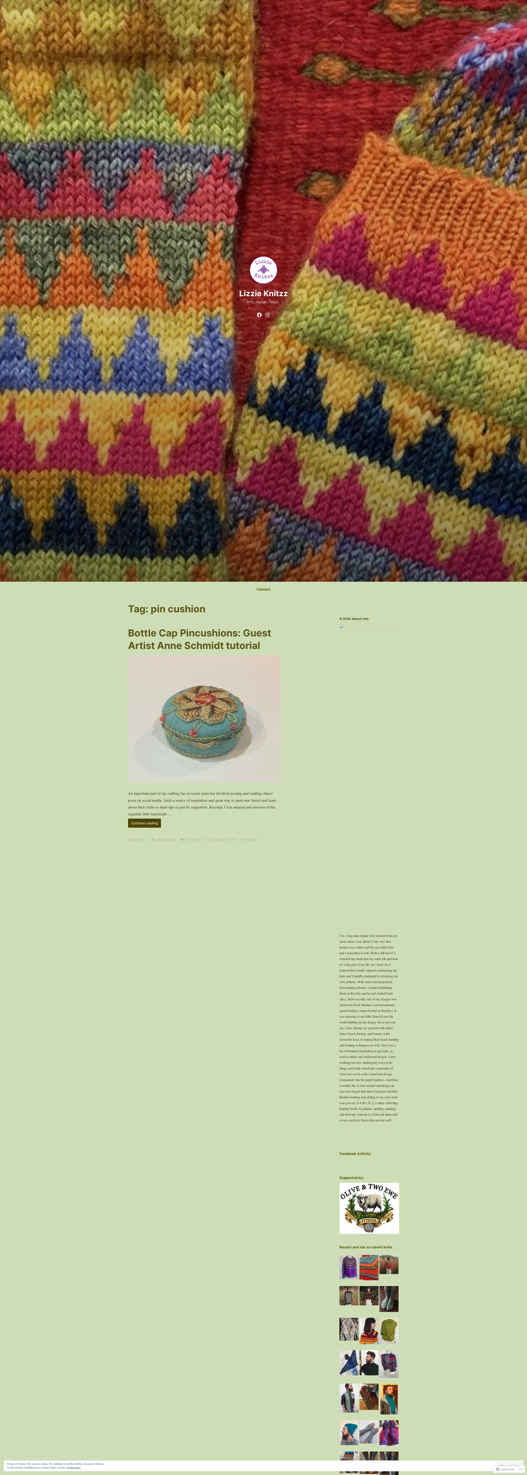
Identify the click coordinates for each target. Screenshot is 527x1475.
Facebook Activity (355, 1154)
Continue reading (143, 824)
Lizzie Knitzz (263, 293)
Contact (263, 589)
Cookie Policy (73, 1467)
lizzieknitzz (139, 839)
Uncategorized (166, 839)
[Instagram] (267, 314)
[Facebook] (259, 314)
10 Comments (194, 839)
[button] (349, 1267)
